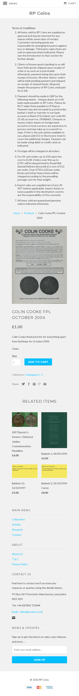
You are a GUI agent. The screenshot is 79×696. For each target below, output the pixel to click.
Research (17, 529)
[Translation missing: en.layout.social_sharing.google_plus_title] (38, 384)
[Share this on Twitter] (22, 384)
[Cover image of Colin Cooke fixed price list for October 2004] (39, 265)
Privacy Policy (20, 564)
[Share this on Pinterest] (33, 384)
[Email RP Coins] (13, 617)
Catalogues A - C (34, 374)
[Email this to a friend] (44, 384)
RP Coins (39, 13)
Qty (14, 356)
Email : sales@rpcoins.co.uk (27, 611)
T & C (15, 559)
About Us (17, 553)
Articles (16, 524)
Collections (18, 519)
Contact (16, 534)
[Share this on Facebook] (28, 384)
